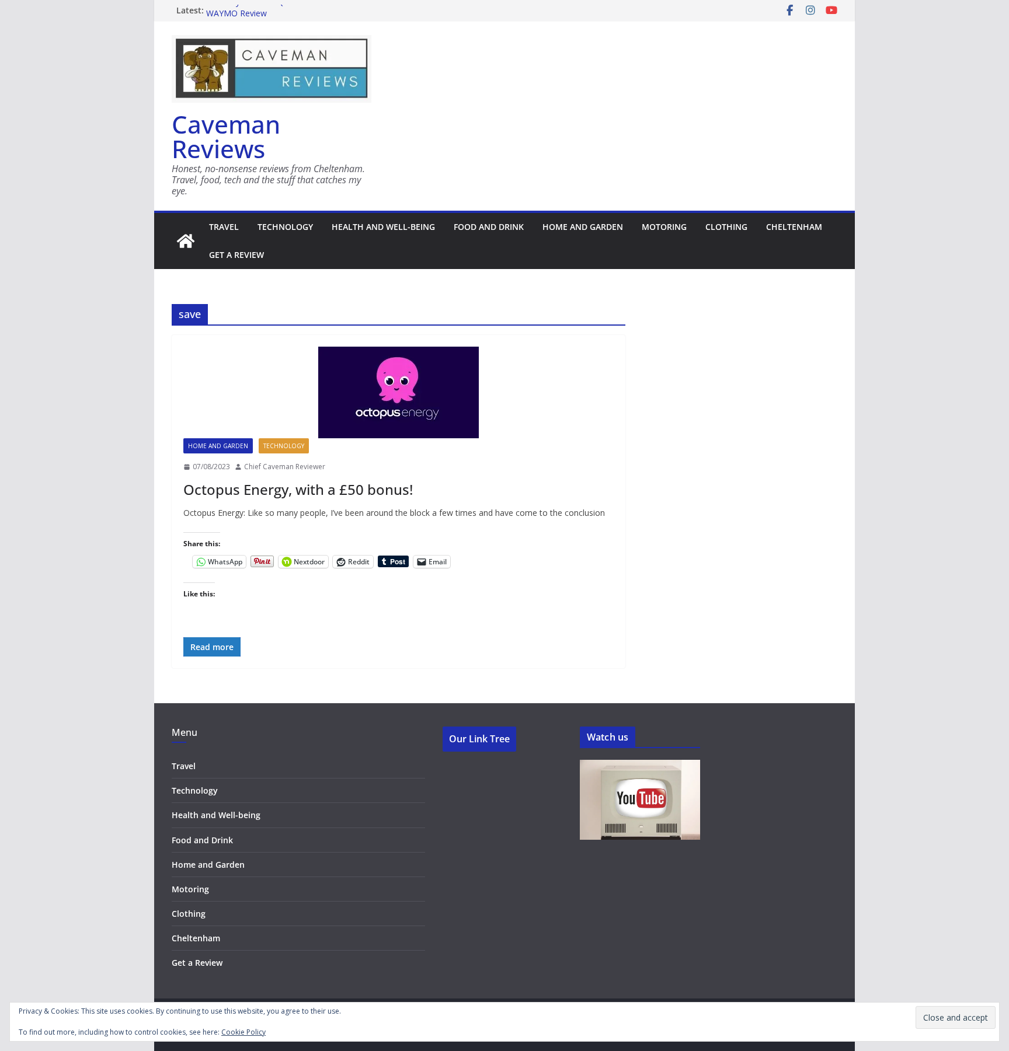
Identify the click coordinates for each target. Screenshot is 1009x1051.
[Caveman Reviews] (186, 241)
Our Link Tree (479, 738)
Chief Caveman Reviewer (284, 467)
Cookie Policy (243, 1032)
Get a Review (236, 254)
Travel (224, 226)
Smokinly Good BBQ (245, 9)
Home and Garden (582, 226)
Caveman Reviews (226, 136)
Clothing (726, 226)
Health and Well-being (383, 226)
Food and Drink (489, 226)
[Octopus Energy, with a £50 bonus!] (398, 392)
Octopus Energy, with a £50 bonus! (298, 489)
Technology (285, 226)
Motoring (664, 226)
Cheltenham (794, 226)
